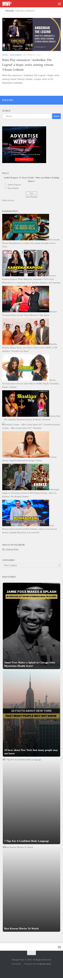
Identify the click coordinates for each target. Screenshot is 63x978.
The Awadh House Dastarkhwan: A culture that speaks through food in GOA (30, 243)
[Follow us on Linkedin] (55, 99)
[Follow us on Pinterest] (43, 99)
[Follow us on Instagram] (35, 99)
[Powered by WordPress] (22, 964)
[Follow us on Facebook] (47, 99)
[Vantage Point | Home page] (8, 3)
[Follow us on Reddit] (59, 99)
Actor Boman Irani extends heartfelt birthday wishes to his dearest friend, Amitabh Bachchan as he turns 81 (29, 529)
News (5, 55)
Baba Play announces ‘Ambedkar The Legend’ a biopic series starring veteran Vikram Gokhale (27, 64)
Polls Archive (8, 200)
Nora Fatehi (13, 188)
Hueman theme (45, 964)
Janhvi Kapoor (14, 184)
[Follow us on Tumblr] (51, 99)
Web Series (16, 55)
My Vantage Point (10, 549)
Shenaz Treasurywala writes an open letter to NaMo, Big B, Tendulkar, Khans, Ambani (30, 383)
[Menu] (59, 3)
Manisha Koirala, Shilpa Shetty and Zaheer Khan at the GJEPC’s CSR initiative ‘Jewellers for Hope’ (29, 347)
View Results (32, 197)
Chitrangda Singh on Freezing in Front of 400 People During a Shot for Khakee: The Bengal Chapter (30, 493)
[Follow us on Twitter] (39, 99)
